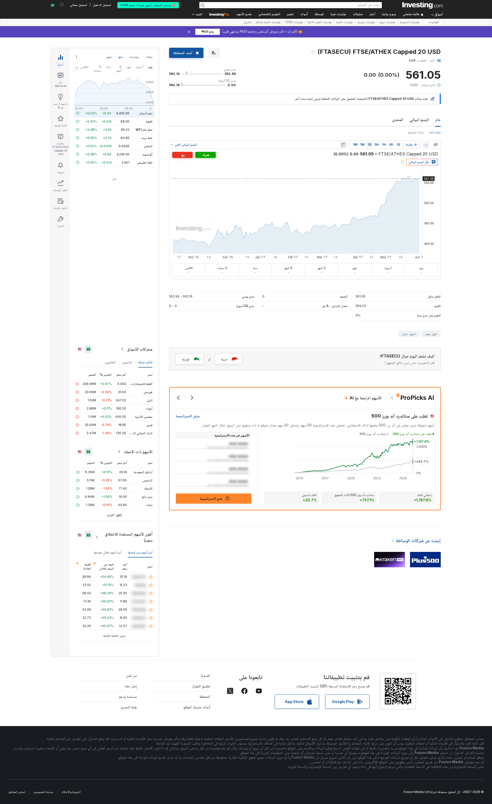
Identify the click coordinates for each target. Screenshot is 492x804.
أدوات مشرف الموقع (196, 707)
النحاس (148, 146)
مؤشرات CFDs (294, 23)
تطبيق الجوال (201, 686)
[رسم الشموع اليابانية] (435, 144)
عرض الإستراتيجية (188, 416)
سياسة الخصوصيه (43, 792)
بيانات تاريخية (415, 132)
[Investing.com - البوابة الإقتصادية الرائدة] (422, 5)
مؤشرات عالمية (344, 23)
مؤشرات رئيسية (366, 23)
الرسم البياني (419, 119)
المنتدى (397, 119)
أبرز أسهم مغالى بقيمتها (107, 552)
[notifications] (62, 4)
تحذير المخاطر (16, 792)
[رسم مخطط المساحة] (426, 144)
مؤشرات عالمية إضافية (268, 23)
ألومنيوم (147, 154)
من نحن (131, 675)
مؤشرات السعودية (410, 23)
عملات (148, 57)
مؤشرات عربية (387, 23)
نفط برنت (146, 138)
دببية (224, 359)
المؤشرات (433, 22)
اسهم (109, 57)
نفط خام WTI (144, 130)
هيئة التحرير (129, 707)
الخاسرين (110, 362)
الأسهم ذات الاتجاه (138, 451)
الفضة (149, 121)
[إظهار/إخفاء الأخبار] (343, 144)
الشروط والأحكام (71, 792)
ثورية (185, 359)
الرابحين (127, 362)
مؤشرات (134, 57)
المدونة (205, 675)
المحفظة (204, 696)
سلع (120, 57)
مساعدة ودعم (128, 696)
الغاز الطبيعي (144, 162)
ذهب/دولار (145, 113)
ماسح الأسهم (244, 14)
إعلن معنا (131, 686)
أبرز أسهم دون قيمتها (140, 552)
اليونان (405, 333)
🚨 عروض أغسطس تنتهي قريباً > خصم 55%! (148, 5)
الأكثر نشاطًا (145, 362)
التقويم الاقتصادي (269, 14)
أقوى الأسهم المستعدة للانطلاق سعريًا (128, 537)
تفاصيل (247, 23)
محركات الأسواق (139, 349)
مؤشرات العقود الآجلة (320, 23)
